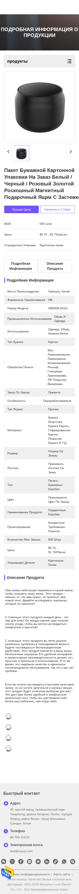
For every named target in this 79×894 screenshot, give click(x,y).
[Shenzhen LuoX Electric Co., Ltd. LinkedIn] (47, 862)
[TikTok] (55, 862)
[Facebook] (21, 862)
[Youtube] (38, 862)
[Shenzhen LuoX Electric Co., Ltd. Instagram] (29, 862)
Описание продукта (55, 266)
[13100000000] (64, 862)
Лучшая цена (21, 209)
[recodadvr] (73, 862)
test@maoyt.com (21, 851)
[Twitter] (12, 862)
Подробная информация (20, 266)
